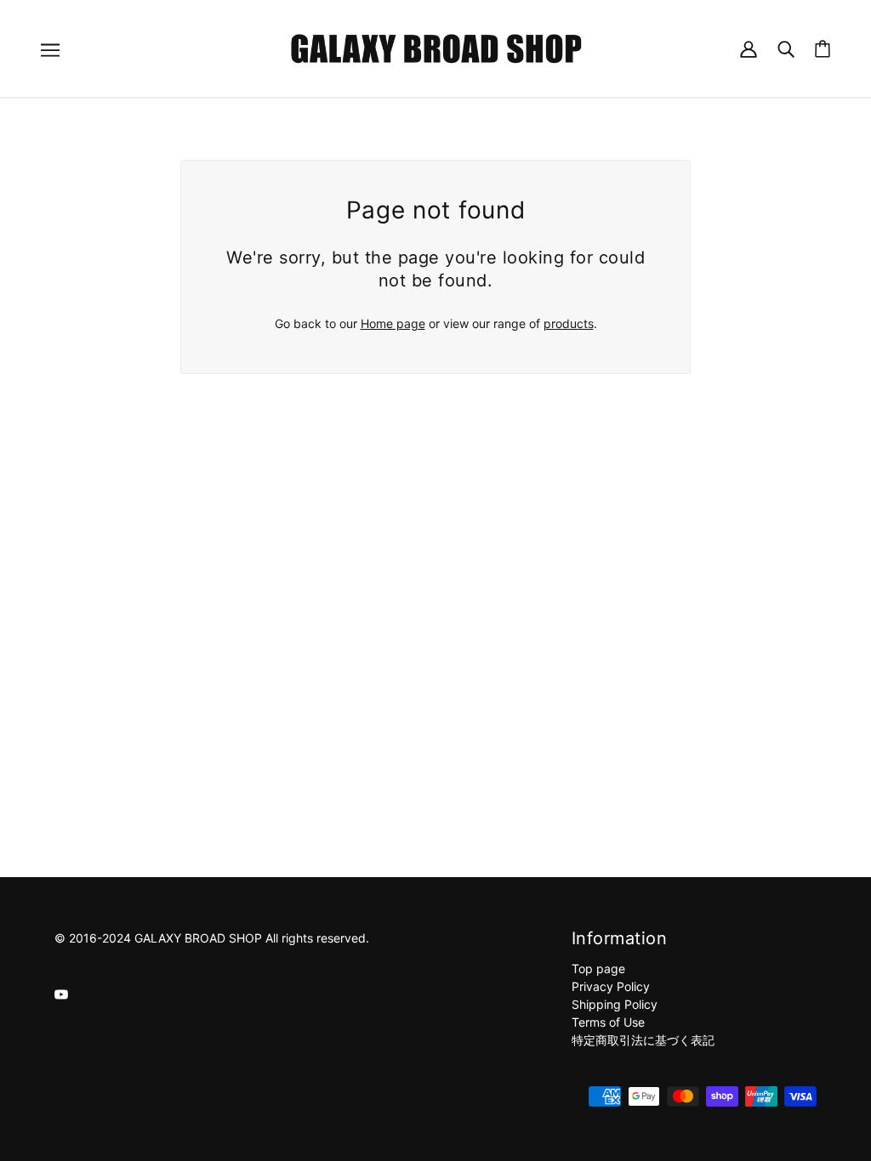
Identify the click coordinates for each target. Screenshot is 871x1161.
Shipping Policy (615, 1004)
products (569, 323)
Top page (598, 968)
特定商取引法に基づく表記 (643, 1040)
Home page (393, 323)
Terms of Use (608, 1022)
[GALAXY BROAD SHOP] (436, 47)
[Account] (748, 48)
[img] (61, 993)
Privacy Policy (611, 986)
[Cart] (822, 48)
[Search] (785, 48)
